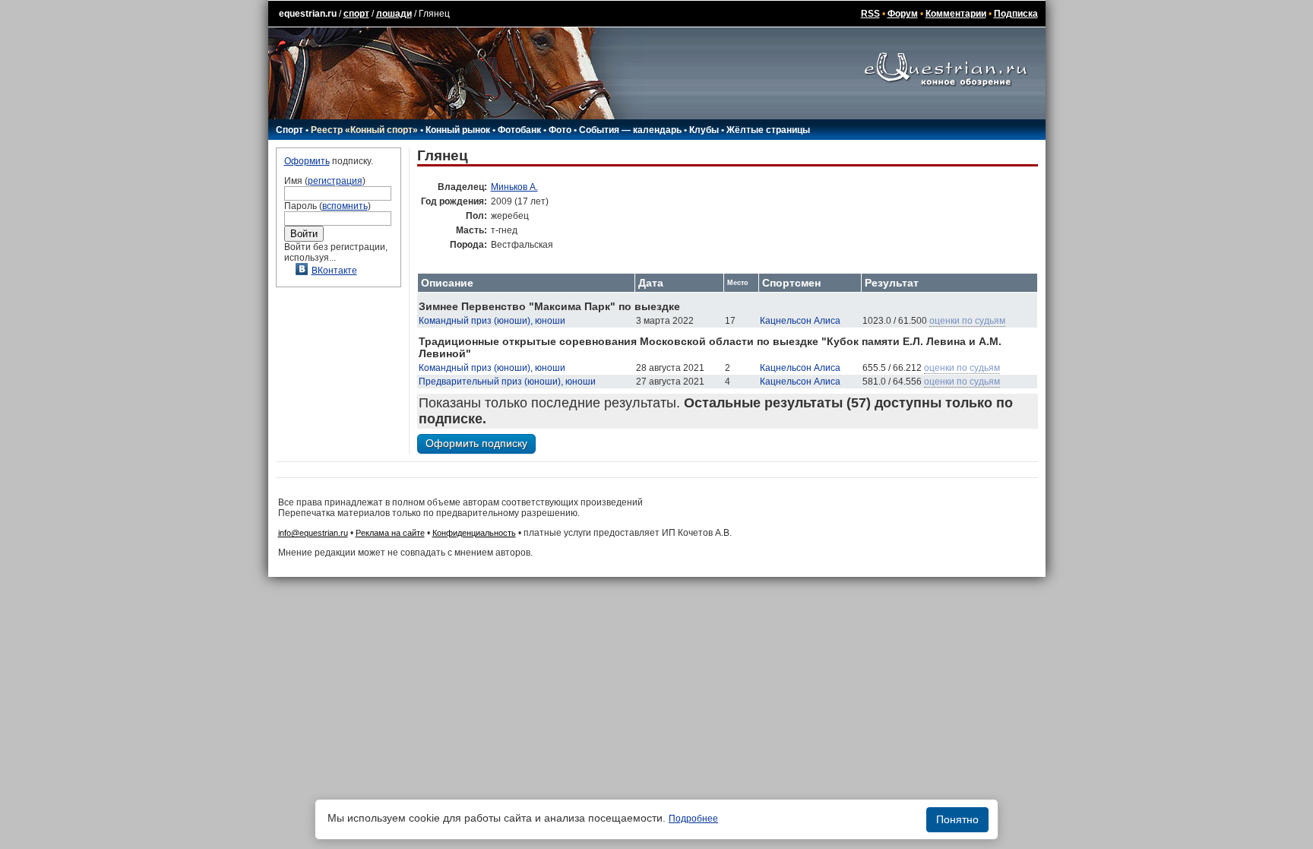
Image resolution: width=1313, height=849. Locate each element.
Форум (902, 13)
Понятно (957, 819)
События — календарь (630, 130)
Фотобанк (519, 130)
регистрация (335, 181)
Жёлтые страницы (768, 130)
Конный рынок (458, 130)
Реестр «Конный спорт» (364, 130)
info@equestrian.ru (313, 532)
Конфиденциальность (474, 532)
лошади (394, 13)
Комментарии (955, 13)
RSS (870, 13)
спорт (356, 13)
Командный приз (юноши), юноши (492, 320)
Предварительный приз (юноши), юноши (507, 381)
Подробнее (693, 818)
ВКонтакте (334, 270)
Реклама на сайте (390, 532)
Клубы (704, 130)
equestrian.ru (308, 13)
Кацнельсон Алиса (800, 320)
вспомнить (345, 206)
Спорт (289, 130)
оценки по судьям (967, 320)
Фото (560, 130)
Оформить (307, 161)
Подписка (1016, 13)
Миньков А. (514, 187)
